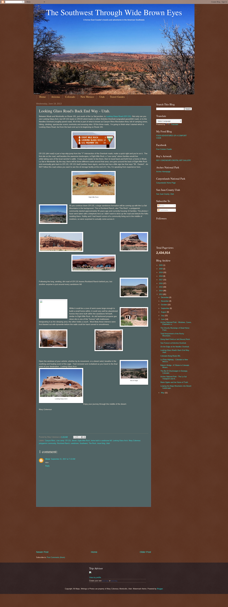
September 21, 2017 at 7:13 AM (63, 459)
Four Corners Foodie (164, 149)
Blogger (160, 589)
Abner (47, 459)
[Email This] (74, 437)
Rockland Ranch (63, 443)
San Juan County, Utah (165, 194)
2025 (161, 265)
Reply (47, 466)
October (164, 305)
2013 (161, 294)
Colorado (70, 96)
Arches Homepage (163, 172)
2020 (161, 269)
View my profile (95, 577)
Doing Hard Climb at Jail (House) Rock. (175, 339)
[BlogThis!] (77, 437)
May (163, 393)
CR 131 (68, 441)
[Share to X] (79, 437)
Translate (174, 124)
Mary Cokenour (134, 441)
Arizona (55, 96)
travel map (105, 581)
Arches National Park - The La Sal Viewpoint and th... (173, 378)
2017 (161, 280)
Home (42, 96)
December (165, 297)
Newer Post (42, 552)
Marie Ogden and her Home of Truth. (174, 382)
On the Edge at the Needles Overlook (174, 347)
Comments (163, 210)
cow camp (60, 441)
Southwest (84, 443)
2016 (161, 283)
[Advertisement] (93, 528)
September (165, 308)
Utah (101, 96)
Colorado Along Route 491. (170, 356)
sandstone (75, 443)
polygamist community (47, 443)
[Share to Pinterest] (84, 437)
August (164, 312)
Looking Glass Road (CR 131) (118, 116)
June (163, 319)
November (165, 301)
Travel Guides (117, 96)
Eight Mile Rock (84, 441)
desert (74, 441)
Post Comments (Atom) (56, 557)
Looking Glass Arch (120, 441)
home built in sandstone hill (101, 441)
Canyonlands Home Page (166, 183)
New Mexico (87, 96)
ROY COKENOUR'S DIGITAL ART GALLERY (173, 160)
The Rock (92, 443)
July (163, 316)
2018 (161, 276)
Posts (161, 206)
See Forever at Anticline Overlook (173, 343)
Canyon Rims (50, 441)
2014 (161, 291)
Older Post (145, 552)
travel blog (101, 443)
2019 (161, 272)
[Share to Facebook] (82, 437)
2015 (161, 287)
